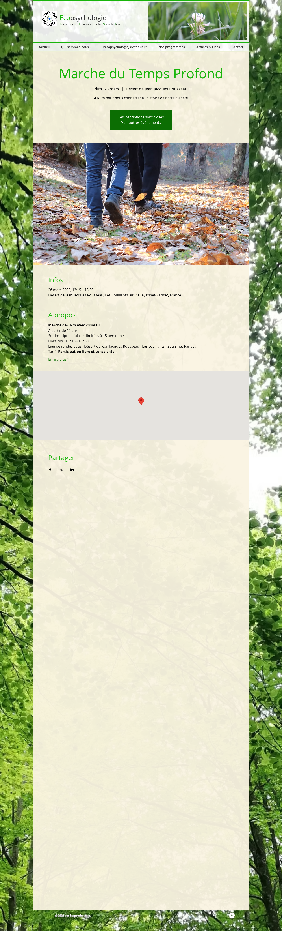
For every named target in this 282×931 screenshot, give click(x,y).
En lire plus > (58, 359)
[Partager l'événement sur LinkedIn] (72, 469)
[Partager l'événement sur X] (61, 469)
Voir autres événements (141, 122)
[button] (198, 21)
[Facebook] (232, 915)
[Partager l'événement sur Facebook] (50, 469)
